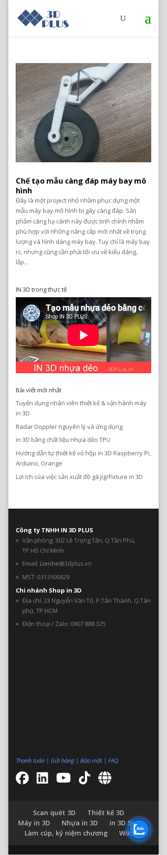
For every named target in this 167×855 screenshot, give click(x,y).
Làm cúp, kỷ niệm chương (66, 833)
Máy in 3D (34, 822)
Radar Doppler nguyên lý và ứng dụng (69, 426)
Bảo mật (91, 760)
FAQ (113, 760)
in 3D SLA (124, 822)
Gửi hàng (62, 760)
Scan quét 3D (54, 812)
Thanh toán (30, 760)
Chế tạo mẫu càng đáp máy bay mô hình (81, 186)
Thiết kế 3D (105, 812)
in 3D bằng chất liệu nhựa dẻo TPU (63, 439)
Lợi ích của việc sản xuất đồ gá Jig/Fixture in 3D (79, 476)
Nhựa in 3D (80, 822)
